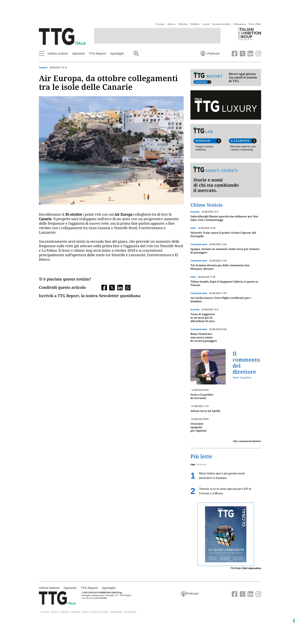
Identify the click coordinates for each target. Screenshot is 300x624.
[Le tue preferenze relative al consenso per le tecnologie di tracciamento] (294, 620)
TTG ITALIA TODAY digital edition (245, 568)
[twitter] (242, 53)
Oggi (192, 464)
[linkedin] (250, 53)
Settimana (201, 464)
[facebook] (234, 53)
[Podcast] (203, 53)
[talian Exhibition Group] (249, 34)
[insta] (257, 53)
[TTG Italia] (62, 36)
